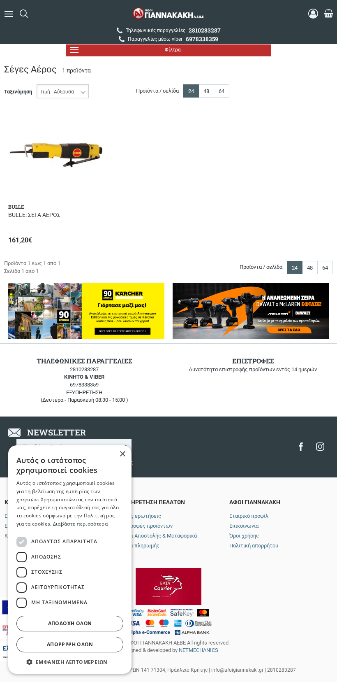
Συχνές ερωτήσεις (139, 516)
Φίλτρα (173, 50)
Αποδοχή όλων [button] (70, 623)
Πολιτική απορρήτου (253, 545)
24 (191, 91)
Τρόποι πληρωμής (138, 545)
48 (206, 91)
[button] (69, 662)
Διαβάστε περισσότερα (80, 523)
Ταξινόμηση (18, 91)
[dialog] (70, 559)
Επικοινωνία (244, 526)
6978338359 (84, 385)
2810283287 (84, 369)
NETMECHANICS (198, 650)
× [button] (122, 454)
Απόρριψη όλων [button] (70, 644)
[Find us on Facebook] (300, 446)
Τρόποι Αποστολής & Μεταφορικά (157, 536)
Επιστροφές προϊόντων (145, 526)
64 (221, 91)
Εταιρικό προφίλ (248, 516)
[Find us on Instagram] (320, 446)
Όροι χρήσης (244, 536)
